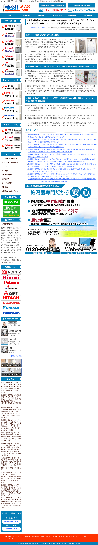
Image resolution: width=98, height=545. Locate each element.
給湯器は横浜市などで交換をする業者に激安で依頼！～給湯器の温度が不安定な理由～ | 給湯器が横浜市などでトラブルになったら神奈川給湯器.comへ (11, 412)
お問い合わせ (87, 15)
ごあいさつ (26, 15)
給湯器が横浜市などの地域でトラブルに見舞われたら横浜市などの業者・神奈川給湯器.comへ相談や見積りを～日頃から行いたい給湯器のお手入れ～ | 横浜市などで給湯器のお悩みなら (11, 449)
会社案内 (5, 187)
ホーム (10, 15)
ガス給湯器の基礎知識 (9, 158)
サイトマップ (9, 539)
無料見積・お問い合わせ (10, 191)
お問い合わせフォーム (11, 522)
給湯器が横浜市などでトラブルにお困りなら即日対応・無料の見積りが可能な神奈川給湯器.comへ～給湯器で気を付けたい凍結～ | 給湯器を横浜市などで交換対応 (11, 425)
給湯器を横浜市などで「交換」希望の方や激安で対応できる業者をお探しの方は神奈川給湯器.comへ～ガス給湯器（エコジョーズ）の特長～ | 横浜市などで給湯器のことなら (11, 464)
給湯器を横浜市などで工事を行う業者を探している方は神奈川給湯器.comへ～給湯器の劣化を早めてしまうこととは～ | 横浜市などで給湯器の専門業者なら (11, 502)
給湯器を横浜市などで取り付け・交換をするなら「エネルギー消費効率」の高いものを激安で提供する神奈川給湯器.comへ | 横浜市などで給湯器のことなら (11, 490)
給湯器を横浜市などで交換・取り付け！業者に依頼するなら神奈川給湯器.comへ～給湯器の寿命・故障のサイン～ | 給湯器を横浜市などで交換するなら (11, 387)
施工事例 (41, 15)
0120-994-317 (11, 529)
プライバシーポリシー (82, 537)
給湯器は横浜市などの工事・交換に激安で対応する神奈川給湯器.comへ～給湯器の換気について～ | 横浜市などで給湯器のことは (11, 437)
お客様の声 (72, 15)
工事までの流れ (56, 15)
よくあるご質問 (7, 183)
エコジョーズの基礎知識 (10, 162)
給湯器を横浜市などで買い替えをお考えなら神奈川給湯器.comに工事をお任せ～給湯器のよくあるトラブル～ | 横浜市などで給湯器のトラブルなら (11, 477)
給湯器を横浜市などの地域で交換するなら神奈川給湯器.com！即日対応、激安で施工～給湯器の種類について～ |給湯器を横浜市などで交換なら (11, 400)
